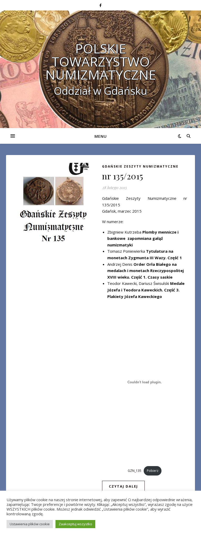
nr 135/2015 (122, 175)
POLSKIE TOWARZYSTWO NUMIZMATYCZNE (100, 61)
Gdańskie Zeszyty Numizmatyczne (140, 166)
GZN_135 (134, 470)
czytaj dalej (123, 486)
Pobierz (152, 470)
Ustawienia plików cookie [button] (30, 524)
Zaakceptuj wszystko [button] (75, 524)
